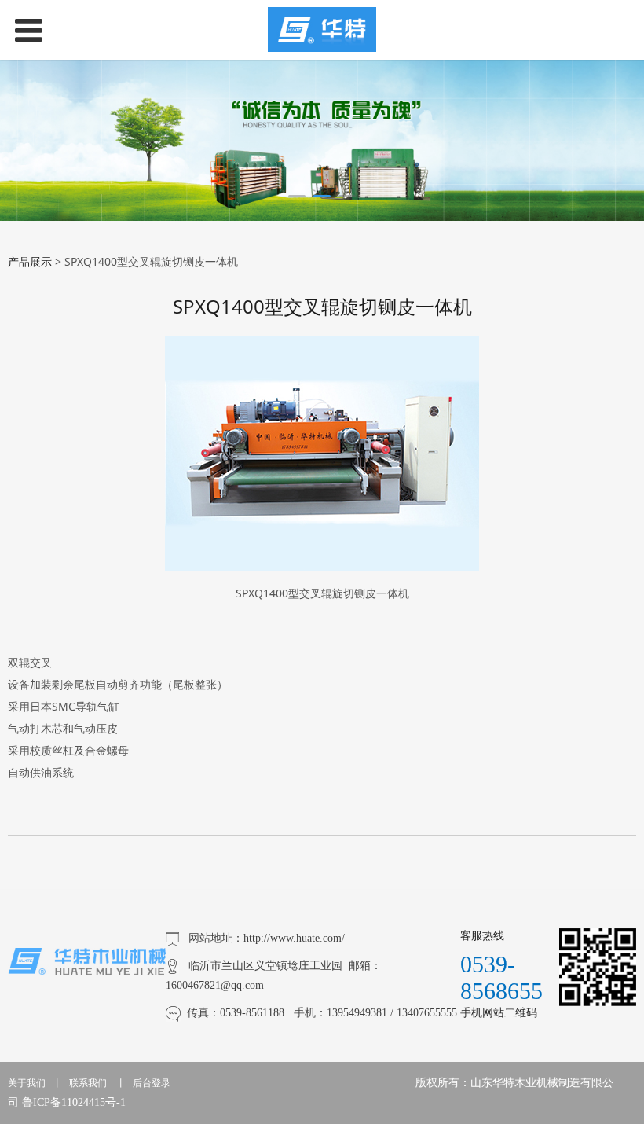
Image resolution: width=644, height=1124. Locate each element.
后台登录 (151, 1083)
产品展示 (30, 261)
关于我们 (27, 1083)
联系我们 (88, 1083)
